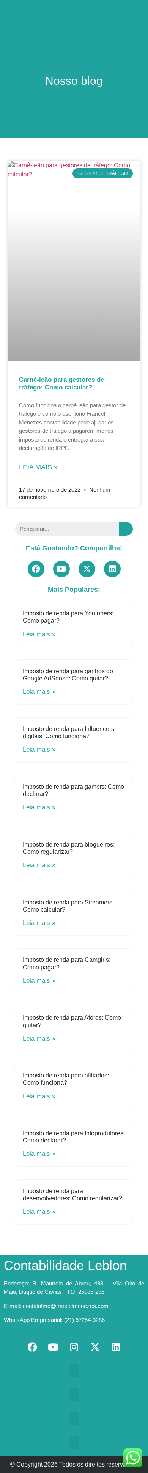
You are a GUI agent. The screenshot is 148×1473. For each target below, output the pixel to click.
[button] (74, 10)
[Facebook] (36, 569)
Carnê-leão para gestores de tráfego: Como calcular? (61, 383)
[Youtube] (61, 569)
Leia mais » (38, 467)
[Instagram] (74, 1347)
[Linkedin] (112, 569)
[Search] (126, 529)
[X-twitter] (87, 569)
